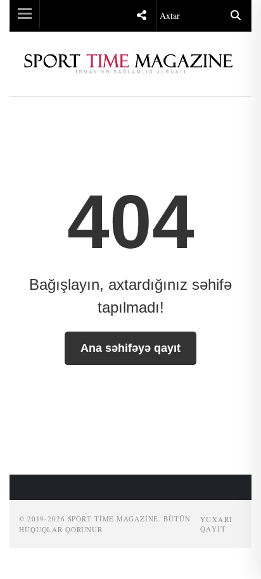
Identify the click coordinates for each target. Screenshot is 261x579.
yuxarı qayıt (216, 523)
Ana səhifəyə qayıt (130, 348)
